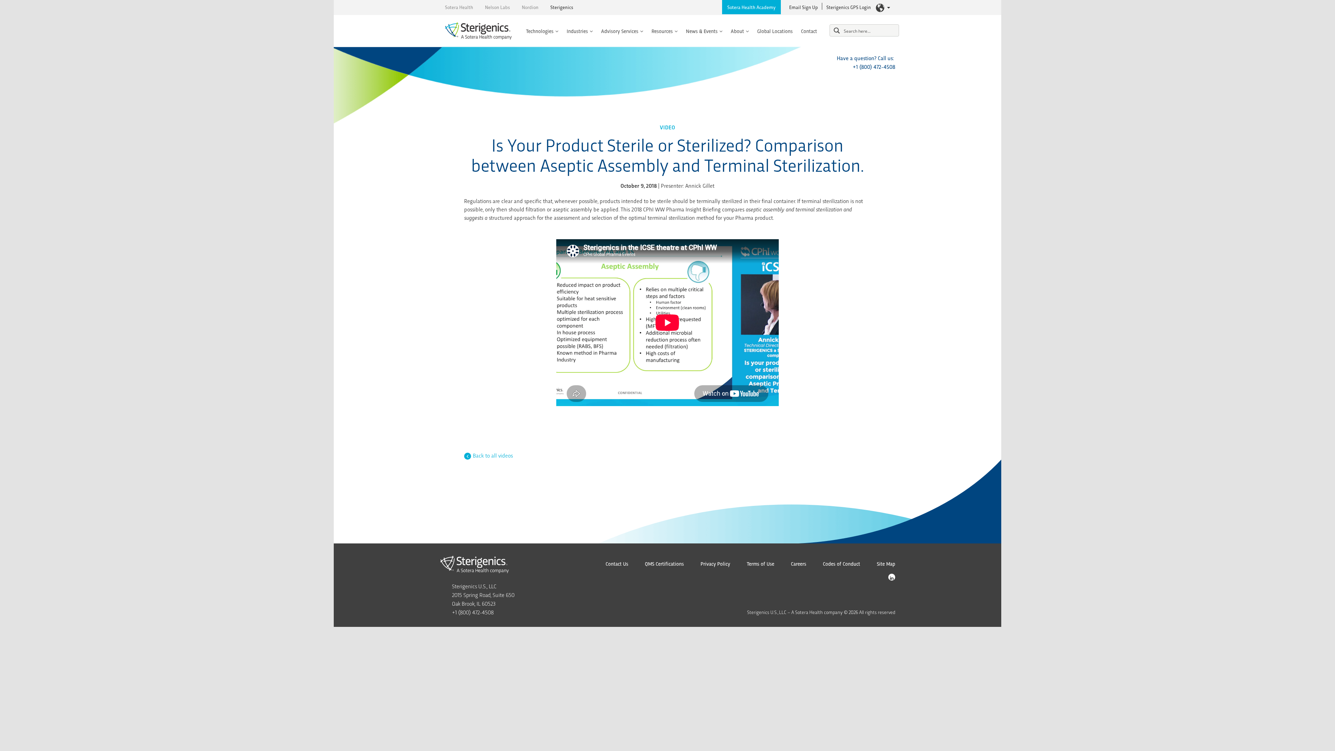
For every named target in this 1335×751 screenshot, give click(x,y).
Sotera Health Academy (751, 7)
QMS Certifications (664, 563)
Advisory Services (619, 30)
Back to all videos (493, 455)
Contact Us (617, 563)
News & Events (702, 30)
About (737, 30)
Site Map (886, 563)
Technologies (539, 30)
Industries (577, 30)
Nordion (530, 7)
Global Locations (775, 30)
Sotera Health (459, 7)
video (667, 127)
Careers (798, 563)
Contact (809, 30)
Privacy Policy (715, 563)
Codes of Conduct (841, 563)
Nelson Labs (497, 7)
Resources (662, 30)
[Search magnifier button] (837, 31)
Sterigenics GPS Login (848, 7)
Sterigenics (561, 7)
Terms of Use (760, 563)
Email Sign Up (803, 7)
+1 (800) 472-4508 (874, 66)
